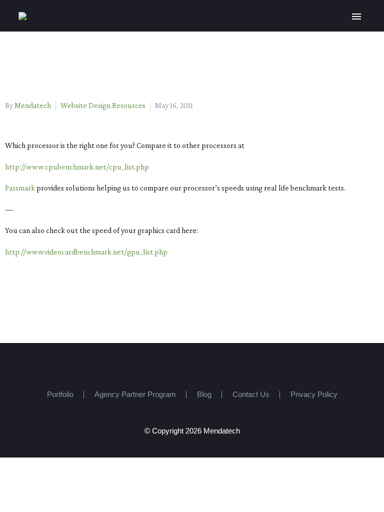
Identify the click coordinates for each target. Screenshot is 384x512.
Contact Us (251, 394)
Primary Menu (357, 16)
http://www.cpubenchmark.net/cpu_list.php (77, 166)
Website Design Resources (103, 105)
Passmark (20, 188)
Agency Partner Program (135, 394)
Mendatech (32, 105)
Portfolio (60, 394)
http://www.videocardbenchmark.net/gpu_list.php (86, 252)
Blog (204, 394)
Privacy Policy (314, 394)
